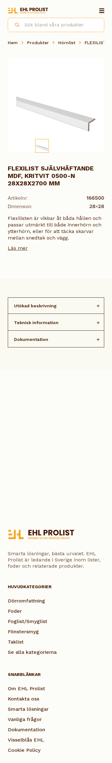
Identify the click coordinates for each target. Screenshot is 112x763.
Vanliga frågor (25, 719)
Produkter (38, 42)
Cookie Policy (24, 750)
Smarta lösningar (28, 709)
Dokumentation (31, 339)
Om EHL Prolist (26, 688)
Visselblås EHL (26, 740)
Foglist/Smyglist (27, 621)
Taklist (16, 642)
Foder (15, 611)
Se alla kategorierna (32, 652)
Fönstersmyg (23, 632)
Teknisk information (36, 322)
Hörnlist (66, 42)
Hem (13, 42)
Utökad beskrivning (35, 305)
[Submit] (14, 24)
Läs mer (18, 248)
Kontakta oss (23, 699)
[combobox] (56, 25)
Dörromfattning (26, 601)
